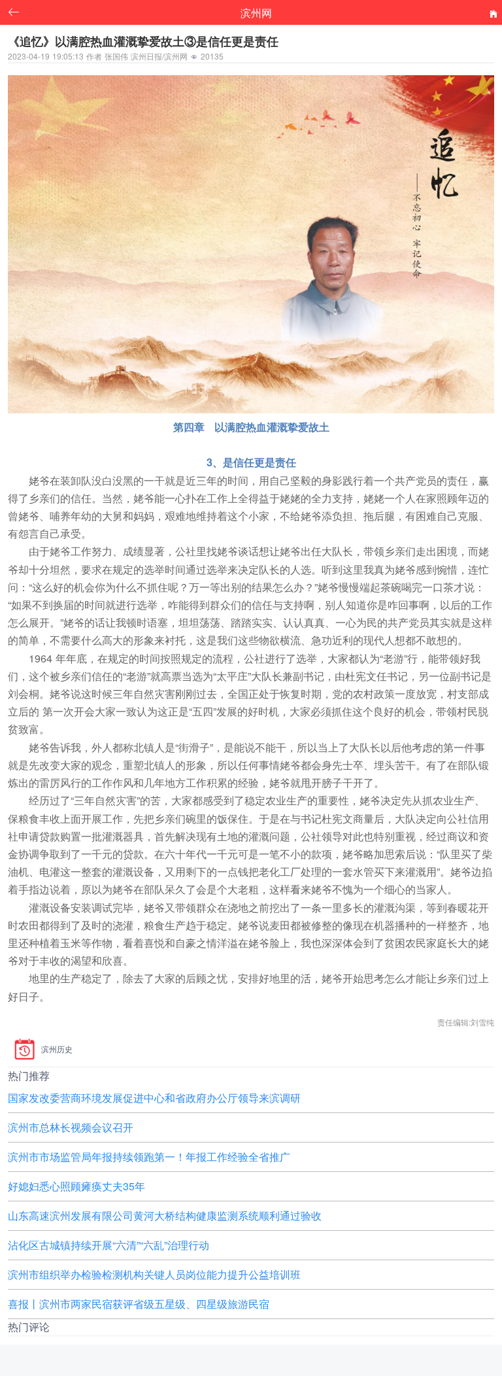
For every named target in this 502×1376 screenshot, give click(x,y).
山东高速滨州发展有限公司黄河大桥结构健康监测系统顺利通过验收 (165, 1215)
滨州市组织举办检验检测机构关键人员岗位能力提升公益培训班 (154, 1274)
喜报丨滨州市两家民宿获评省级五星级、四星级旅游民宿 (138, 1303)
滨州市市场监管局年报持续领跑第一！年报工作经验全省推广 (149, 1156)
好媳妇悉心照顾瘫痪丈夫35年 (76, 1186)
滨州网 (256, 12)
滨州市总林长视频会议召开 (70, 1127)
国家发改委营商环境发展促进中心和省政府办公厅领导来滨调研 (154, 1097)
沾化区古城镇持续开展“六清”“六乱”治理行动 (108, 1244)
